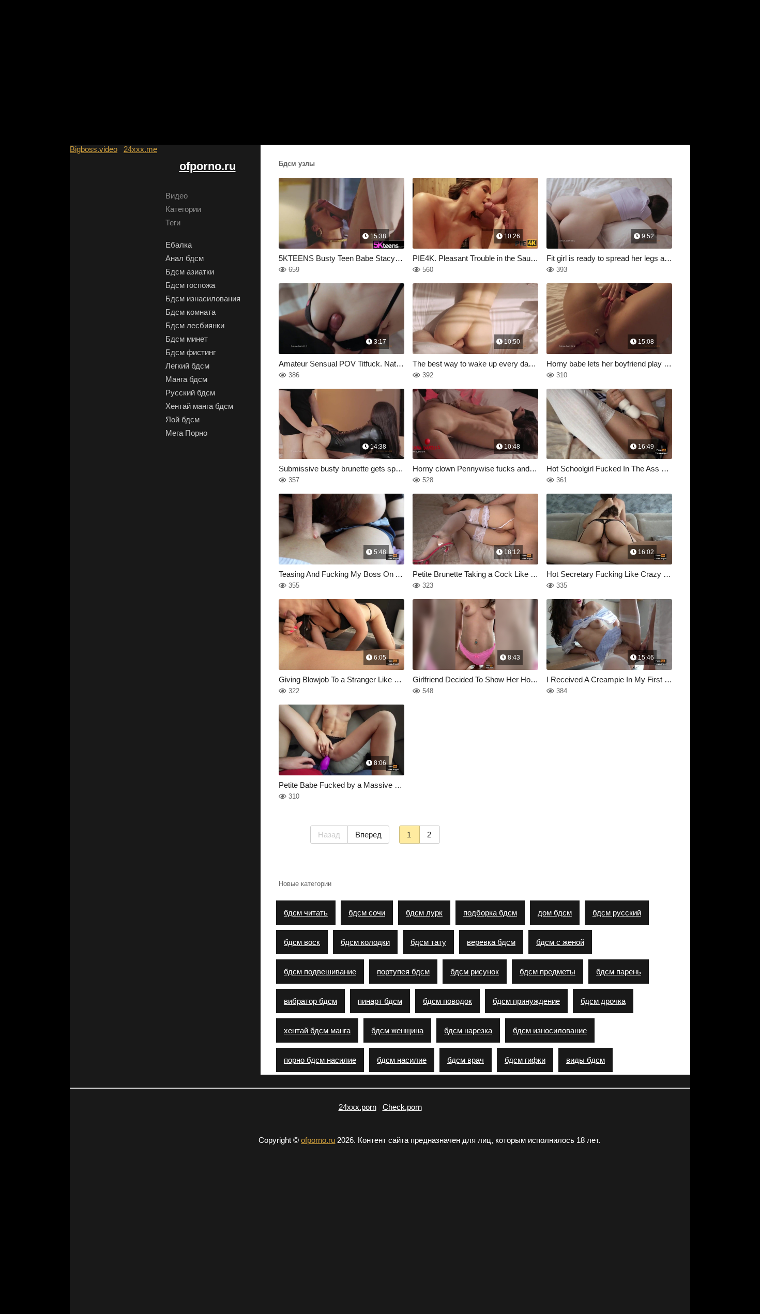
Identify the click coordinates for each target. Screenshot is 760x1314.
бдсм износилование (550, 1030)
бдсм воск (302, 942)
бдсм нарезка (468, 1030)
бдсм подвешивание (320, 971)
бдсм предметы (547, 971)
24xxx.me (140, 149)
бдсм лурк (424, 912)
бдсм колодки (365, 942)
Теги (172, 222)
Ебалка (178, 244)
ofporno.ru (207, 166)
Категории (183, 209)
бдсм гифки (525, 1060)
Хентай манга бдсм (199, 406)
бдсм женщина (397, 1030)
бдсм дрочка (603, 1001)
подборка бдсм (490, 912)
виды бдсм (585, 1060)
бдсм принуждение (526, 1001)
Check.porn (402, 1107)
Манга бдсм (186, 379)
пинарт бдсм (380, 1001)
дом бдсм (555, 912)
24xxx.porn (357, 1107)
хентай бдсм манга (317, 1030)
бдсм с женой (560, 942)
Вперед (368, 834)
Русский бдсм (190, 392)
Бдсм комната (190, 312)
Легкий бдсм (187, 365)
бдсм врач (465, 1060)
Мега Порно (186, 433)
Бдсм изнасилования (202, 298)
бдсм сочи (366, 912)
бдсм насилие (402, 1060)
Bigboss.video (93, 149)
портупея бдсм (403, 971)
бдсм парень (618, 971)
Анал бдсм (184, 258)
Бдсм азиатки (189, 271)
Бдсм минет (186, 338)
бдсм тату (428, 942)
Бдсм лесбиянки (194, 325)
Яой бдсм (182, 419)
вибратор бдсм (310, 1001)
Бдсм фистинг (190, 352)
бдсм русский (616, 912)
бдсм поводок (447, 1001)
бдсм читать (306, 912)
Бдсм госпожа (190, 285)
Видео (176, 195)
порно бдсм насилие (320, 1060)
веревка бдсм (491, 942)
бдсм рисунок (474, 971)
